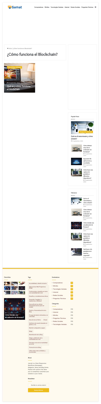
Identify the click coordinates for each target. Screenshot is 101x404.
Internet (67, 7)
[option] (14, 309)
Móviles (47, 7)
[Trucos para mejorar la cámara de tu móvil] (22, 283)
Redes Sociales (75, 7)
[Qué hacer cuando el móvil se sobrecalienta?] (22, 292)
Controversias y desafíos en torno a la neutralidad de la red (38, 292)
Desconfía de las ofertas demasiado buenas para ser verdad (36, 306)
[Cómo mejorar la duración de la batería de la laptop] (7, 283)
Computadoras (38, 7)
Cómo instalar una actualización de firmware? (88, 225)
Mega (30, 331)
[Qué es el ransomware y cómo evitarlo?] (76, 201)
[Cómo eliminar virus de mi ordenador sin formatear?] (76, 148)
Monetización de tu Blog (36, 334)
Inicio (10, 48)
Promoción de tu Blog (35, 347)
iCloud (45, 320)
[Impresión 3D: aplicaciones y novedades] (76, 161)
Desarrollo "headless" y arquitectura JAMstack (35, 300)
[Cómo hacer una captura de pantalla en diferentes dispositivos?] (76, 172)
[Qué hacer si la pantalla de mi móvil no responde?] (76, 252)
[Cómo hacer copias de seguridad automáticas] (14, 283)
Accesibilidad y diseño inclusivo (38, 283)
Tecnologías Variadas (57, 7)
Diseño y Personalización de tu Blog (37, 311)
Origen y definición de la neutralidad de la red (35, 338)
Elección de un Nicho (35, 320)
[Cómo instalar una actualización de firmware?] (76, 225)
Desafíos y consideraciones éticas (38, 296)
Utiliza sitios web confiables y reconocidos (37, 351)
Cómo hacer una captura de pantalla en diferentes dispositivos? (88, 174)
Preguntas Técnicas (87, 7)
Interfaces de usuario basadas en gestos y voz (38, 323)
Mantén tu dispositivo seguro (37, 328)
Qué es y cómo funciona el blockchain (18, 88)
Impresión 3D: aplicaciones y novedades (87, 161)
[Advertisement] (51, 27)
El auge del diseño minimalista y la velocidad (38, 315)
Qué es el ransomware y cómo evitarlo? (87, 201)
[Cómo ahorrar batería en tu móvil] (14, 292)
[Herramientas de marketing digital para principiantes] (14, 288)
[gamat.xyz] (15, 7)
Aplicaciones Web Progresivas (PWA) (37, 287)
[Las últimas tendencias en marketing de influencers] (7, 288)
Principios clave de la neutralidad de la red (38, 343)
